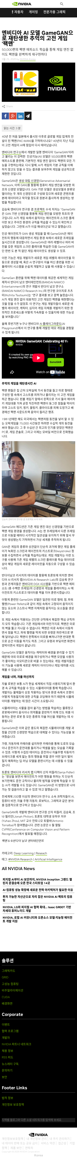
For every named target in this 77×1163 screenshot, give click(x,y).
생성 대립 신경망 (29, 181)
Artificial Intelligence (48, 859)
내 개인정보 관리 (37, 1139)
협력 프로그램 (10, 1031)
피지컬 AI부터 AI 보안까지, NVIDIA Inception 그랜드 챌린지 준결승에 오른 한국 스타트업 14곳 (37, 881)
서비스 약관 (48, 1143)
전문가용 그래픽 (54, 12)
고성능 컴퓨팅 (10, 984)
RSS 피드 (7, 1057)
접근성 (62, 1143)
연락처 (29, 1148)
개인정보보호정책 (12, 1139)
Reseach (41, 853)
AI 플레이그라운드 (51, 324)
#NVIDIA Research (20, 859)
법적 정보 (7, 1098)
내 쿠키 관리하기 (59, 1139)
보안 (4, 1077)
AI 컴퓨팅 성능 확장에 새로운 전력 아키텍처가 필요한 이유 (38, 890)
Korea (38, 1155)
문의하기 (7, 1070)
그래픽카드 (8, 971)
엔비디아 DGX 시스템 (35, 584)
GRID (5, 977)
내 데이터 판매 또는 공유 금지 (20, 1143)
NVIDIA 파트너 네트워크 (16, 1044)
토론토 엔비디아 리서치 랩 (17, 772)
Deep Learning (24, 853)
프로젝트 (39, 209)
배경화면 (7, 1003)
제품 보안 (16, 1148)
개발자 (6, 1037)
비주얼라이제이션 (12, 990)
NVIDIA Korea (28, 59)
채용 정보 (7, 1051)
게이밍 (33, 12)
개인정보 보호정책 (13, 1104)
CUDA (6, 997)
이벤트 (6, 1024)
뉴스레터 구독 (10, 1064)
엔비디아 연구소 (11, 152)
